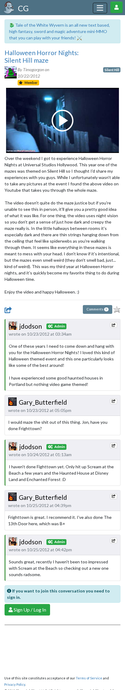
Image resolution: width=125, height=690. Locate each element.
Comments (96, 309)
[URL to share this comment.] (113, 325)
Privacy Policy (14, 684)
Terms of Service (89, 678)
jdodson (30, 326)
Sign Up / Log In (29, 609)
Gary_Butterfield (43, 402)
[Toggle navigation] (100, 8)
